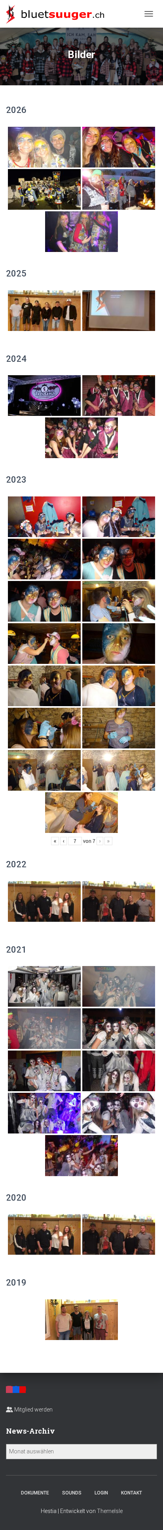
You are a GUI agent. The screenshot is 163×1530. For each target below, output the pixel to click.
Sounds (72, 1493)
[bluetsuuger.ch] (58, 14)
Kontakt (131, 1493)
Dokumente (35, 1493)
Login (101, 1493)
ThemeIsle (110, 1511)
